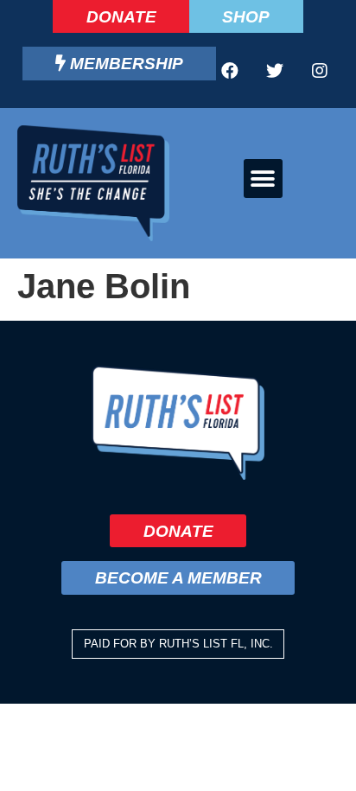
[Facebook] (230, 71)
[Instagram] (320, 71)
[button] (263, 178)
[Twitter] (275, 71)
